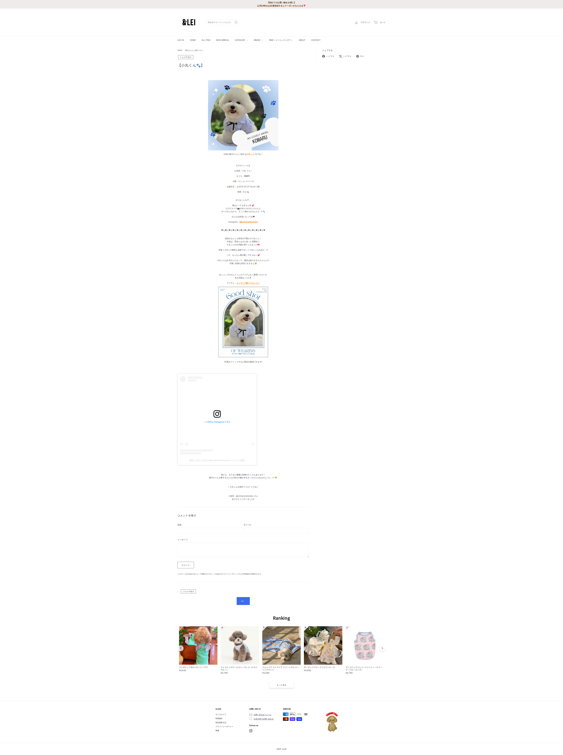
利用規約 (246, 574)
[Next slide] (382, 648)
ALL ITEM (206, 40)
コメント (185, 565)
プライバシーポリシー (230, 574)
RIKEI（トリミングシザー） (281, 40)
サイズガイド (221, 714)
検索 (217, 730)
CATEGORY (240, 40)
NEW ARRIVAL (222, 40)
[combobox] (222, 22)
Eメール (247, 524)
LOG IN (180, 40)
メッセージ (182, 539)
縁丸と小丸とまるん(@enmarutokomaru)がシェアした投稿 (217, 460)
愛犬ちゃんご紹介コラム (194, 50)
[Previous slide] (181, 648)
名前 (179, 524)
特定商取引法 (221, 722)
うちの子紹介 (186, 57)
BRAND (257, 40)
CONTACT (315, 40)
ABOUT (302, 40)
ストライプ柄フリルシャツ (248, 283)
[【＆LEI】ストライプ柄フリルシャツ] (243, 322)
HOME (193, 40)
